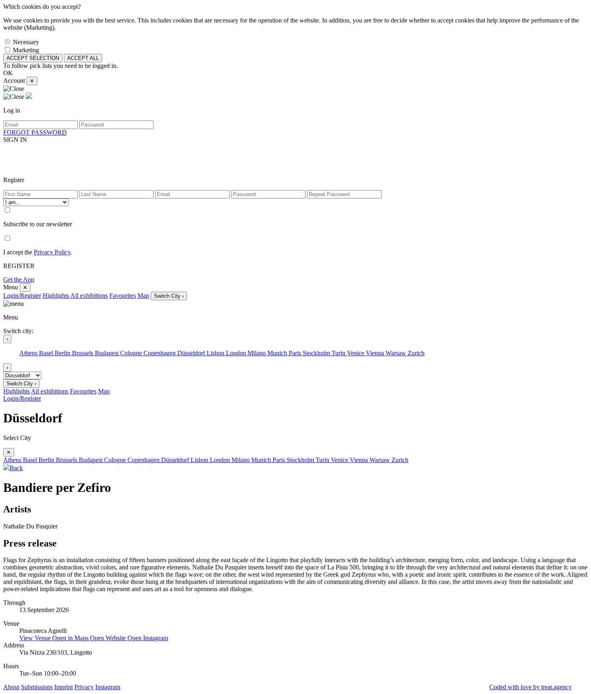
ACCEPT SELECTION (32, 58)
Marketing (26, 50)
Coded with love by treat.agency (530, 687)
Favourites (122, 295)
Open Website (108, 638)
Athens (29, 353)
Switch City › (169, 296)
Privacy (84, 687)
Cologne (132, 353)
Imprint (63, 687)
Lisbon (216, 353)
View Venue (35, 638)
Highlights (56, 295)
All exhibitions (89, 295)
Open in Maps (71, 638)
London (237, 353)
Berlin (63, 353)
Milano (257, 353)
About (11, 687)
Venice (356, 353)
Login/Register (22, 295)
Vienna (376, 353)
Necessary (26, 42)
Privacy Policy (52, 252)
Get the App (18, 279)
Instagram (107, 687)
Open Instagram (147, 638)
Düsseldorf (192, 353)
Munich (278, 353)
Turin (339, 353)
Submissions (37, 687)
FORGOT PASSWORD (35, 132)
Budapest (107, 353)
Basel (47, 353)
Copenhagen (160, 353)
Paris (296, 353)
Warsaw (397, 353)
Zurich (416, 353)
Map (143, 295)
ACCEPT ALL (83, 58)
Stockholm (317, 353)
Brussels (83, 353)
